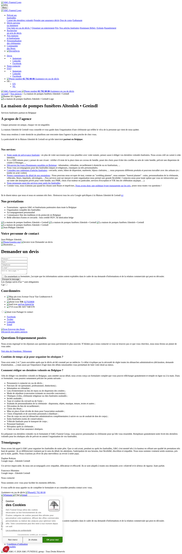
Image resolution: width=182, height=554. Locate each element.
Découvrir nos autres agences (14, 332)
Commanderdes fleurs (12, 47)
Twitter (10, 319)
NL (14, 86)
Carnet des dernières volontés (20, 20)
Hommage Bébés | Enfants (92, 28)
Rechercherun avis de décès (14, 31)
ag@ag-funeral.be (26, 304)
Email (9, 324)
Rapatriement (110, 28)
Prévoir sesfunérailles (12, 16)
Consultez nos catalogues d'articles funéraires (27, 170)
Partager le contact (24, 312)
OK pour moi (52, 540)
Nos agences (16, 94)
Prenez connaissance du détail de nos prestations (28, 175)
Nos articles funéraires (69, 28)
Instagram (17, 58)
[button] (6, 549)
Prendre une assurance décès (46, 20)
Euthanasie (77, 20)
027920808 (29, 302)
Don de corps (66, 20)
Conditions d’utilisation (17, 544)
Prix (57, 28)
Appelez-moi (15, 242)
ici (122, 195)
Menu (4, 8)
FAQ (9, 68)
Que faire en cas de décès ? (19, 28)
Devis (17, 51)
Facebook (17, 63)
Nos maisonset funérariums (13, 36)
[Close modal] (14, 245)
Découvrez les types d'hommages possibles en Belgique (32, 165)
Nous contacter (13, 66)
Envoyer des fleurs (16, 329)
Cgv (3, 285)
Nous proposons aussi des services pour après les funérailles (33, 183)
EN (14, 84)
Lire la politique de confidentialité (18, 530)
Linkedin (17, 61)
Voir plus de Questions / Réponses (16, 351)
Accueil (4, 94)
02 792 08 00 (40, 492)
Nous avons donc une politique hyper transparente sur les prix (103, 185)
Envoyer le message (10, 279)
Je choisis (32, 540)
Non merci (12, 540)
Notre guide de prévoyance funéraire (23, 155)
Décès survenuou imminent (13, 24)
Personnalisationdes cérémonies (14, 42)
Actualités (11, 546)
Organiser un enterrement (43, 28)
